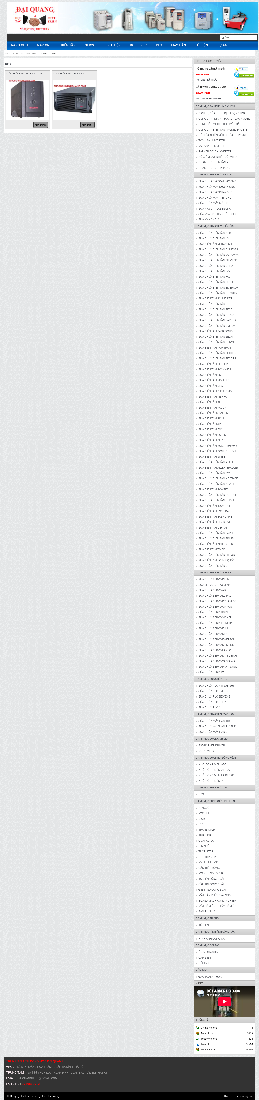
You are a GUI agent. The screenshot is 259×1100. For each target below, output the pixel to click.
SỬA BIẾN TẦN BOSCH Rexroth (217, 445)
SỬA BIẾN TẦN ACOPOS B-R (215, 544)
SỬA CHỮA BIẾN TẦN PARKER (217, 320)
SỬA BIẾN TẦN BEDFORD (214, 364)
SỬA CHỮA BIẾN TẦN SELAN (216, 336)
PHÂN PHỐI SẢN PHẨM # (214, 167)
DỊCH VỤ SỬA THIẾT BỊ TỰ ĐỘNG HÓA (222, 113)
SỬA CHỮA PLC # (209, 707)
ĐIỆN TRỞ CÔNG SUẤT (212, 889)
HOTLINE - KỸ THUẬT (207, 80)
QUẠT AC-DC (206, 840)
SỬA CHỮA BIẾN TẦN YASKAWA (218, 254)
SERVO (90, 45)
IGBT (201, 824)
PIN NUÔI (204, 846)
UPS (54, 53)
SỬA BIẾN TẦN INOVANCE (214, 505)
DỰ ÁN (222, 45)
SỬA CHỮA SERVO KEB (212, 633)
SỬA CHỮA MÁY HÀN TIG (214, 721)
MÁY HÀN (178, 45)
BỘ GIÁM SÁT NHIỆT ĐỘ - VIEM (217, 156)
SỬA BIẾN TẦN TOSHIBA (213, 511)
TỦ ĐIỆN (201, 45)
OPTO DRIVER (207, 857)
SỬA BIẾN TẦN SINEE (211, 456)
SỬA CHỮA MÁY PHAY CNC (215, 192)
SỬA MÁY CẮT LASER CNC (214, 208)
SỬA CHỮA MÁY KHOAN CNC (216, 186)
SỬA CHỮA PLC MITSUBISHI (216, 685)
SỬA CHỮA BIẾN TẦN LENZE (216, 282)
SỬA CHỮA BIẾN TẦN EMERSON (218, 287)
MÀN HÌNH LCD (208, 862)
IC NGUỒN (204, 807)
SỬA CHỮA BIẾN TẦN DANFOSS (218, 249)
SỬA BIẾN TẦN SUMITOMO (215, 391)
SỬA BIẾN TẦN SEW (210, 385)
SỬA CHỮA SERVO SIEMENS (216, 644)
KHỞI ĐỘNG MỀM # (210, 780)
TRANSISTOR (206, 829)
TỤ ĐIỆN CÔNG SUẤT (211, 878)
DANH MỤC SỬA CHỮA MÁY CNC (215, 174)
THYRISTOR (205, 851)
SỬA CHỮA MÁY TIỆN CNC (214, 197)
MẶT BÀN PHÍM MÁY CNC (214, 895)
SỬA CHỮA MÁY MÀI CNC (214, 203)
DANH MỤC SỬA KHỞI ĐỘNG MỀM (216, 757)
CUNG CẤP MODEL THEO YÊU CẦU (219, 124)
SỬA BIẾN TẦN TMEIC (212, 549)
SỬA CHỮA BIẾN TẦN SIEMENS (217, 260)
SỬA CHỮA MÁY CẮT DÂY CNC (217, 181)
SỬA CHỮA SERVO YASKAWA (216, 661)
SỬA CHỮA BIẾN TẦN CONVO (216, 342)
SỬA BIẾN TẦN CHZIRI (212, 440)
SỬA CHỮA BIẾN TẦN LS (213, 238)
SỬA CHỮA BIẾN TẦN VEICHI (216, 500)
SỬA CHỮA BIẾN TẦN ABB (214, 233)
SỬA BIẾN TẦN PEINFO (212, 396)
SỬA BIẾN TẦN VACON (212, 407)
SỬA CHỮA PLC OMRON (213, 691)
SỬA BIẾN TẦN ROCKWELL (215, 369)
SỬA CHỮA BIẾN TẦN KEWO (216, 484)
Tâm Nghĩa (245, 1096)
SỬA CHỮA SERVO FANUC (214, 650)
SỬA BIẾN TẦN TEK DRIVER (215, 522)
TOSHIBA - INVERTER (211, 140)
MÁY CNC (44, 45)
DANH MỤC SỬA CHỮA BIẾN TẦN (215, 226)
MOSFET (203, 813)
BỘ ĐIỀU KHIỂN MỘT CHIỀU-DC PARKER (223, 135)
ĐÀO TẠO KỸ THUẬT (210, 976)
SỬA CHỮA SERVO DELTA (214, 579)
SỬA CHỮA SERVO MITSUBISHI (218, 655)
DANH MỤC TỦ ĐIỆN (207, 918)
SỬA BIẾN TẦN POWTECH (214, 489)
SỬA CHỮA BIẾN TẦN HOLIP (216, 304)
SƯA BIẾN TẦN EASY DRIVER (216, 516)
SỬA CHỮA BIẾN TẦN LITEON (216, 554)
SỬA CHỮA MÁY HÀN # (212, 731)
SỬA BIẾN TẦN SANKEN (213, 413)
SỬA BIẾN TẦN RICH (211, 418)
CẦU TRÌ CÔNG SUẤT (211, 884)
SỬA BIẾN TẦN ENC (210, 429)
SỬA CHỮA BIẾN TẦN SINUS (216, 538)
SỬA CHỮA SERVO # (211, 672)
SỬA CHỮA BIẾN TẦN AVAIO (215, 473)
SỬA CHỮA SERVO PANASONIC (218, 666)
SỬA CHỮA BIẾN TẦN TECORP (217, 358)
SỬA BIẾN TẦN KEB (210, 402)
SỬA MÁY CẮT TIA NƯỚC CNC (217, 214)
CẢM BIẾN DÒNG (209, 867)
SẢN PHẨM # (206, 911)
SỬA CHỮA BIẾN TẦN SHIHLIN (217, 353)
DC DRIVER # (206, 750)
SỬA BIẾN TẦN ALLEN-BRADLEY (218, 467)
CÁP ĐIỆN (204, 957)
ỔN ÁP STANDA (208, 952)
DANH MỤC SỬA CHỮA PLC (211, 678)
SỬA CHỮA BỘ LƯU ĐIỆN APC (69, 73)
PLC (159, 45)
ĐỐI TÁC (203, 963)
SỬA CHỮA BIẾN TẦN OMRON (217, 325)
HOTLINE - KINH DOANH (208, 98)
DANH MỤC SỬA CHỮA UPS (33, 53)
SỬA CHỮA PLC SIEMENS (214, 696)
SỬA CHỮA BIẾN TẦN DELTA (215, 265)
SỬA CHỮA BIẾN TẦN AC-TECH (217, 494)
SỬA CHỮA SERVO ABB (213, 590)
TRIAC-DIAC (205, 835)
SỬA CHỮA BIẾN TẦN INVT (215, 271)
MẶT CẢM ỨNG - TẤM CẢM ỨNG (218, 906)
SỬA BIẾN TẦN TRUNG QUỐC (216, 560)
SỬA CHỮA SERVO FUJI (213, 628)
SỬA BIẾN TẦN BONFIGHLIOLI (217, 451)
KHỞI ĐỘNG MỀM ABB (212, 764)
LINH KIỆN (113, 45)
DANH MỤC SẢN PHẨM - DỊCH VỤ (215, 106)
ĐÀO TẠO (201, 969)
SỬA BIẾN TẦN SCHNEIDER (215, 298)
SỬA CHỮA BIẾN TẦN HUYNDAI (218, 293)
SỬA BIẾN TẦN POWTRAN (214, 347)
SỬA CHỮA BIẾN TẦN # (212, 565)
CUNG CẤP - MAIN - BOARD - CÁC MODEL (224, 118)
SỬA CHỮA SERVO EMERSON (216, 639)
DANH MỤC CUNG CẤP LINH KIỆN (215, 801)
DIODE (202, 818)
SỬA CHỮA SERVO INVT (213, 612)
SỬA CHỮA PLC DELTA (212, 702)
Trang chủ (11, 53)
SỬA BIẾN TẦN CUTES (212, 434)
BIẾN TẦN (68, 45)
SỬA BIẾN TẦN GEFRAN (213, 527)
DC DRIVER (138, 45)
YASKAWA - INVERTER (212, 146)
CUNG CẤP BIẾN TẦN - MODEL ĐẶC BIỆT (223, 129)
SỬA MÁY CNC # (208, 219)
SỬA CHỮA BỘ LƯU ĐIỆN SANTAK (24, 73)
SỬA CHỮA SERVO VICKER (215, 617)
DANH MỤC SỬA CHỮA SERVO (213, 572)
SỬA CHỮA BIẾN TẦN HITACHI (217, 314)
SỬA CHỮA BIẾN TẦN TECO (215, 309)
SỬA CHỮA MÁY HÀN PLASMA (217, 726)
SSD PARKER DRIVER (211, 745)
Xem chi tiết (41, 125)
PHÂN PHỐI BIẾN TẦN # (213, 162)
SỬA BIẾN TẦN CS (209, 374)
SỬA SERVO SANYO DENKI (214, 584)
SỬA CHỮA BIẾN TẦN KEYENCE (218, 478)
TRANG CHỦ (18, 45)
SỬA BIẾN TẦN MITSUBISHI (215, 243)
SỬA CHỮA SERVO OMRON (215, 606)
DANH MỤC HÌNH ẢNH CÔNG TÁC (215, 931)
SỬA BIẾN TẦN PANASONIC (215, 331)
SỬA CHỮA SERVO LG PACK (215, 595)
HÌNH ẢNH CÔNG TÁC (212, 938)
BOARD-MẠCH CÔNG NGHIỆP (217, 900)
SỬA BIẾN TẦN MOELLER (213, 380)
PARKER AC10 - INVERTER (214, 151)
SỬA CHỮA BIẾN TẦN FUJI (214, 276)
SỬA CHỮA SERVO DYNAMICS (217, 601)
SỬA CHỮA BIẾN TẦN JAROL (216, 533)
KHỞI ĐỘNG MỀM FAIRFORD (216, 775)
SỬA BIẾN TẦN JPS (210, 424)
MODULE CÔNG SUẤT (211, 873)
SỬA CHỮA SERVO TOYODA (215, 623)
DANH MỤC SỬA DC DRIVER (212, 738)
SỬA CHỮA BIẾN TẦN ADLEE (216, 462)
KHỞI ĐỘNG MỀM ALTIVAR (215, 769)
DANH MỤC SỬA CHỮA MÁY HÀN (215, 714)
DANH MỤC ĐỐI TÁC (207, 945)
